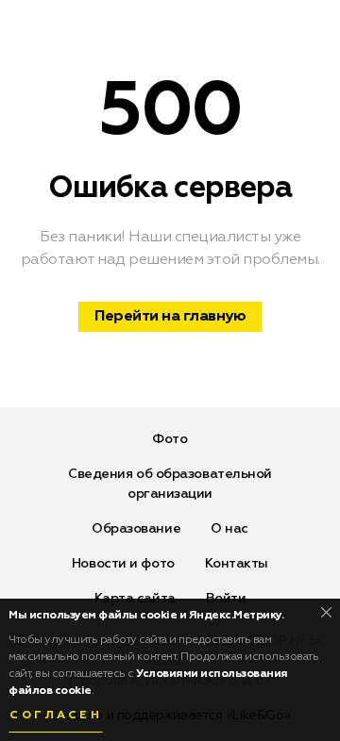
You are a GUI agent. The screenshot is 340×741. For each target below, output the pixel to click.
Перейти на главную (170, 316)
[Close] (326, 612)
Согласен (55, 715)
